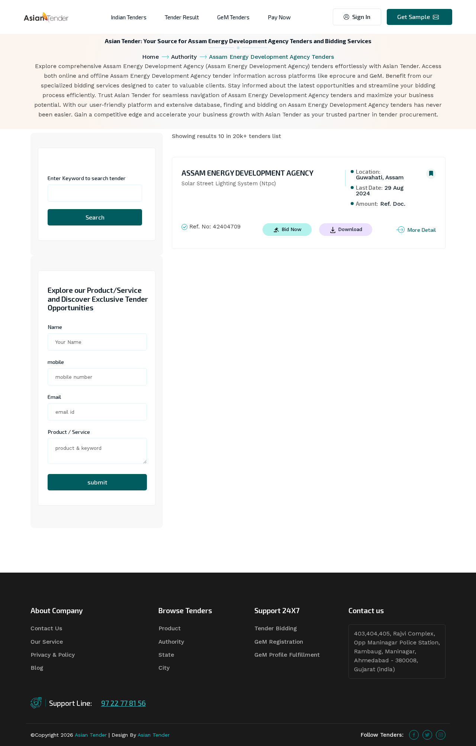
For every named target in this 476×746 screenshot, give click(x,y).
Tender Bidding (275, 628)
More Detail (421, 229)
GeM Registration (278, 641)
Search (95, 217)
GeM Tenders (233, 16)
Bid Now (291, 229)
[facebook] (414, 735)
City (164, 668)
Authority (184, 57)
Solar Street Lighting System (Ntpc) (228, 183)
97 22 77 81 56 (123, 703)
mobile (56, 361)
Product (169, 628)
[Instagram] (441, 735)
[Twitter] (427, 735)
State (166, 654)
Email (54, 396)
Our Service (46, 641)
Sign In (361, 16)
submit (97, 482)
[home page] (46, 16)
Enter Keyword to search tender (87, 178)
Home (150, 57)
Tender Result (182, 16)
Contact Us (46, 628)
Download (349, 229)
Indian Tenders (129, 16)
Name (55, 326)
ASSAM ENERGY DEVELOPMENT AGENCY (247, 173)
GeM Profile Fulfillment (287, 654)
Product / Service (69, 431)
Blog (36, 668)
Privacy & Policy (52, 654)
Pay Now (279, 16)
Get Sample (413, 16)
